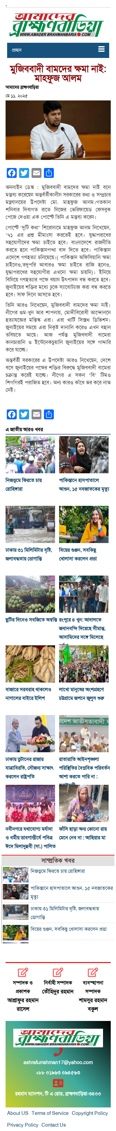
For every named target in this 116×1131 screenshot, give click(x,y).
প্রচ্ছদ (17, 50)
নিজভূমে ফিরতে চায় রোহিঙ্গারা (58, 871)
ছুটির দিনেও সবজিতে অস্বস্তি (31, 620)
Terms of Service (50, 1113)
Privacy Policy (22, 1125)
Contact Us (53, 1125)
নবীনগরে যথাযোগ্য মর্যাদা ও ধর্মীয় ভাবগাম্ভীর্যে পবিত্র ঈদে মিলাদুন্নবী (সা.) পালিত (31, 838)
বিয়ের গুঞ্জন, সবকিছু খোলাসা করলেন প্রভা (69, 929)
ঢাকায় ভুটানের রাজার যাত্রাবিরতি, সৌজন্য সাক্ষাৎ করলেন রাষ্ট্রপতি (30, 768)
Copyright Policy (90, 1113)
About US (17, 1113)
